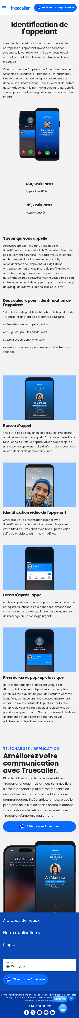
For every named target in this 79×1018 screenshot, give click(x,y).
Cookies (46, 994)
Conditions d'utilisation (28, 994)
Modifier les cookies (47, 997)
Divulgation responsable (63, 994)
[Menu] (3, 7)
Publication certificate (25, 997)
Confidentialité (8, 994)
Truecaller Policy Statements (38, 1000)
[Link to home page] (20, 7)
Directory (7, 997)
